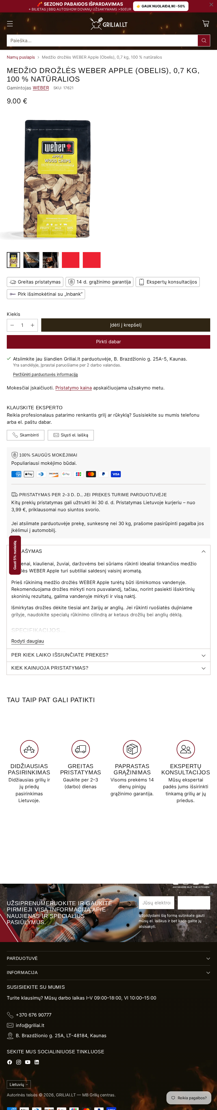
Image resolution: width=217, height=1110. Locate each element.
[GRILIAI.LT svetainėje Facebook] (9, 1063)
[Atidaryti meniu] (10, 23)
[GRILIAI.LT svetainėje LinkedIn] (36, 1063)
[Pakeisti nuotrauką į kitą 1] (13, 260)
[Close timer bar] (211, 4)
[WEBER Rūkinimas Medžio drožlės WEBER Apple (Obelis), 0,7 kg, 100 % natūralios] (108, 180)
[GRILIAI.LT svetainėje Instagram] (18, 1063)
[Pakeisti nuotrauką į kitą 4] (70, 260)
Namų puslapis (21, 57)
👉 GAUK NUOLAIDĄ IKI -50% (160, 6)
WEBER (41, 88)
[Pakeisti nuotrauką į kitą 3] (50, 260)
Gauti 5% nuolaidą (15, 555)
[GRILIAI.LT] (108, 23)
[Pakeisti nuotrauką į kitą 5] (91, 260)
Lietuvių (17, 1084)
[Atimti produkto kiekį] (12, 325)
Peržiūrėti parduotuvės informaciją (45, 374)
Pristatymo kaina (73, 388)
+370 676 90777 (33, 1015)
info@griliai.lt (30, 1025)
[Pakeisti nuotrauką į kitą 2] (31, 260)
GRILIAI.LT (66, 1095)
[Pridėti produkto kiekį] (32, 325)
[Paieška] (204, 40)
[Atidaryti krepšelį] (205, 23)
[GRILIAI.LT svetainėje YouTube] (27, 1063)
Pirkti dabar (108, 341)
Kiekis (13, 314)
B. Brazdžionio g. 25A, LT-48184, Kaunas (61, 1035)
